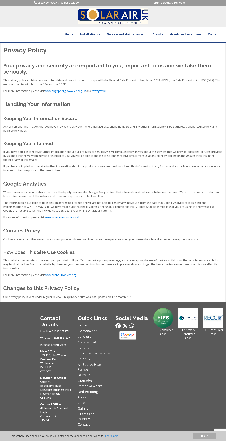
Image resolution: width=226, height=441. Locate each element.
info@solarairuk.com (171, 2)
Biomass (84, 374)
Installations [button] (89, 34)
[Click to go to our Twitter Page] (125, 326)
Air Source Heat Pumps (89, 366)
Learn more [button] (111, 436)
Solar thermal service (94, 353)
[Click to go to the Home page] (113, 16)
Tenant (83, 347)
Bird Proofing (88, 391)
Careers (83, 402)
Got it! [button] (204, 436)
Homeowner (87, 331)
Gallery (83, 408)
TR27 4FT (46, 420)
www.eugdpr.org (55, 91)
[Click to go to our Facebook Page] (118, 326)
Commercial (87, 342)
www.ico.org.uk (76, 91)
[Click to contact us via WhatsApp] (132, 326)
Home (69, 34)
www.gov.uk (99, 91)
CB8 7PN (45, 397)
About (156, 34)
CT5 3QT (45, 371)
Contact (214, 34)
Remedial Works (90, 386)
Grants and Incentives (185, 34)
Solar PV (84, 359)
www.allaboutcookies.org (60, 275)
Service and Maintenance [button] (125, 34)
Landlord (84, 336)
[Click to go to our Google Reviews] (131, 335)
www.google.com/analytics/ (62, 217)
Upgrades (85, 380)
